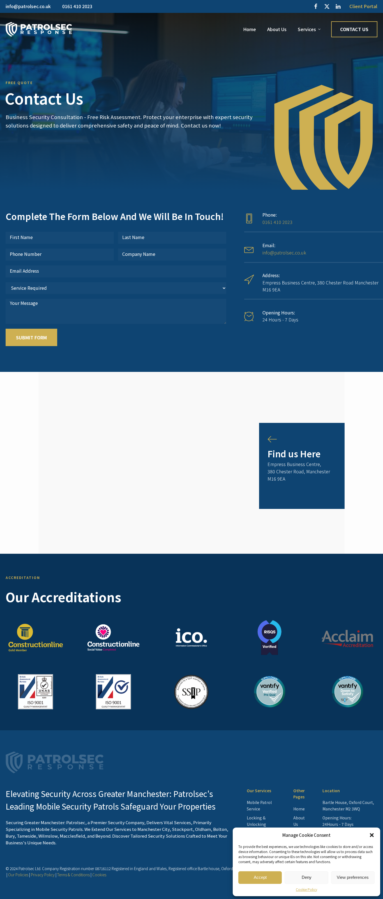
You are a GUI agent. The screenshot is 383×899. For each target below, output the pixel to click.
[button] (372, 835)
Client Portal (363, 6)
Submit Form (31, 337)
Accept (260, 877)
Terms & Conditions (73, 874)
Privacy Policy (43, 874)
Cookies (99, 874)
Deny (307, 877)
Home (249, 29)
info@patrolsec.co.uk (284, 252)
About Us (277, 29)
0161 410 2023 (277, 222)
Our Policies (18, 874)
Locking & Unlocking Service (256, 824)
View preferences (353, 877)
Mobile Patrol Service (259, 805)
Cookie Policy (306, 889)
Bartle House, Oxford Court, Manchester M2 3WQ (348, 805)
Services (307, 29)
